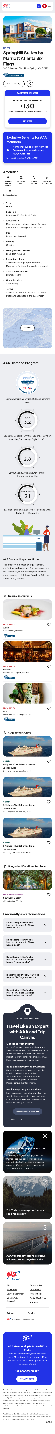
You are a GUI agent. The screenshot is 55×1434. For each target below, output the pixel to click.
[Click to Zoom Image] (27, 29)
